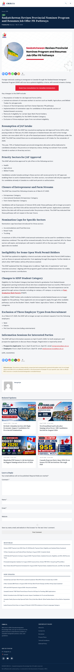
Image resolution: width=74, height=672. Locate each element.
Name (4, 500)
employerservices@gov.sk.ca (52, 349)
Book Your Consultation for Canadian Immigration (37, 88)
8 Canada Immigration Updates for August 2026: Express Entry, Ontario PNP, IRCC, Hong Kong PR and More (34, 562)
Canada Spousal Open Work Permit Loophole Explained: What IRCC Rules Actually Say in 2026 (30, 579)
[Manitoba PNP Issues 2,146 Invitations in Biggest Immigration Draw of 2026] (19, 445)
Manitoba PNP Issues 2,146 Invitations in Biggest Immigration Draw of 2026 (19, 461)
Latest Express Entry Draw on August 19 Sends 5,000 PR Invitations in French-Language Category (32, 605)
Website (4, 516)
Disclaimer (41, 634)
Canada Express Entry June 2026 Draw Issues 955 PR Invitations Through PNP (55, 462)
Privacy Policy (42, 637)
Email (4, 508)
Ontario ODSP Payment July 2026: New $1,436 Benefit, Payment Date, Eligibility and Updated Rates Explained (35, 548)
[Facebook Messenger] (6, 73)
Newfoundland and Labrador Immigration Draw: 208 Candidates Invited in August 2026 (54, 428)
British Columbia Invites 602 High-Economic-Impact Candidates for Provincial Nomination (17, 428)
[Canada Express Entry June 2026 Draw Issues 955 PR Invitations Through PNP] (55, 445)
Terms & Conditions (43, 640)
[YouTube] (7, 658)
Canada (42, 437)
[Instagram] (9, 73)
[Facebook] (3, 73)
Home (3, 11)
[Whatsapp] (12, 73)
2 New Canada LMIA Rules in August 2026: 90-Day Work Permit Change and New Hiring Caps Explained (33, 583)
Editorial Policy (42, 643)
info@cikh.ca (7, 651)
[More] (18, 73)
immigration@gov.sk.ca (60, 346)
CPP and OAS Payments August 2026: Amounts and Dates (20, 587)
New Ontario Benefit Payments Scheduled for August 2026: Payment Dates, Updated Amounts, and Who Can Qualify (37, 565)
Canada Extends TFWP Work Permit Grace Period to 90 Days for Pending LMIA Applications (30, 591)
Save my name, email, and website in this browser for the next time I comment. (28, 528)
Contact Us (41, 631)
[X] (15, 73)
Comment (5, 480)
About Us (41, 627)
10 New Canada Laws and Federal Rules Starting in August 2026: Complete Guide (27, 552)
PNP (7, 11)
